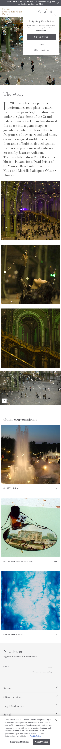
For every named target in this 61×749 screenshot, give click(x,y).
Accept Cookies (41, 742)
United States (41, 37)
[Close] (56, 720)
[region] (30, 731)
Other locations (41, 50)
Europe (41, 44)
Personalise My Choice (19, 742)
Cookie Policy (35, 736)
